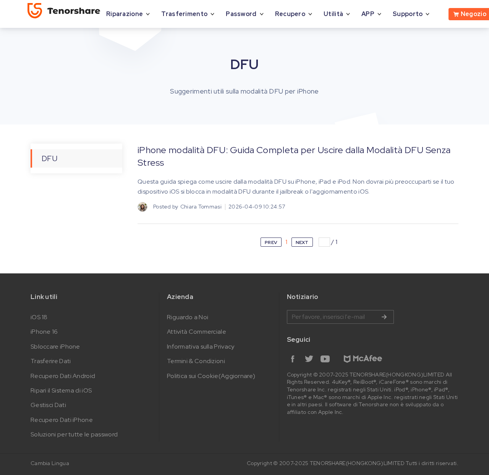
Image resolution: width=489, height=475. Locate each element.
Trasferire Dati (51, 361)
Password (241, 14)
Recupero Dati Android (63, 376)
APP (367, 14)
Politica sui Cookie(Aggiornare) (211, 376)
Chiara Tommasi (201, 206)
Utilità (333, 14)
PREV (271, 242)
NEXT (302, 242)
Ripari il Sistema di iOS (61, 390)
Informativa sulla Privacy (201, 347)
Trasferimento (184, 14)
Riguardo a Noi (187, 317)
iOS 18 (39, 317)
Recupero (290, 14)
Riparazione (124, 14)
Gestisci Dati (48, 405)
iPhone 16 (44, 332)
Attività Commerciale (196, 332)
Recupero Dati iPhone (62, 420)
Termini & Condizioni (196, 361)
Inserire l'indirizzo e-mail (340, 317)
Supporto (408, 14)
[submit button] (384, 317)
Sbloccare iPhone (55, 347)
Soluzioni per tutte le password (74, 434)
